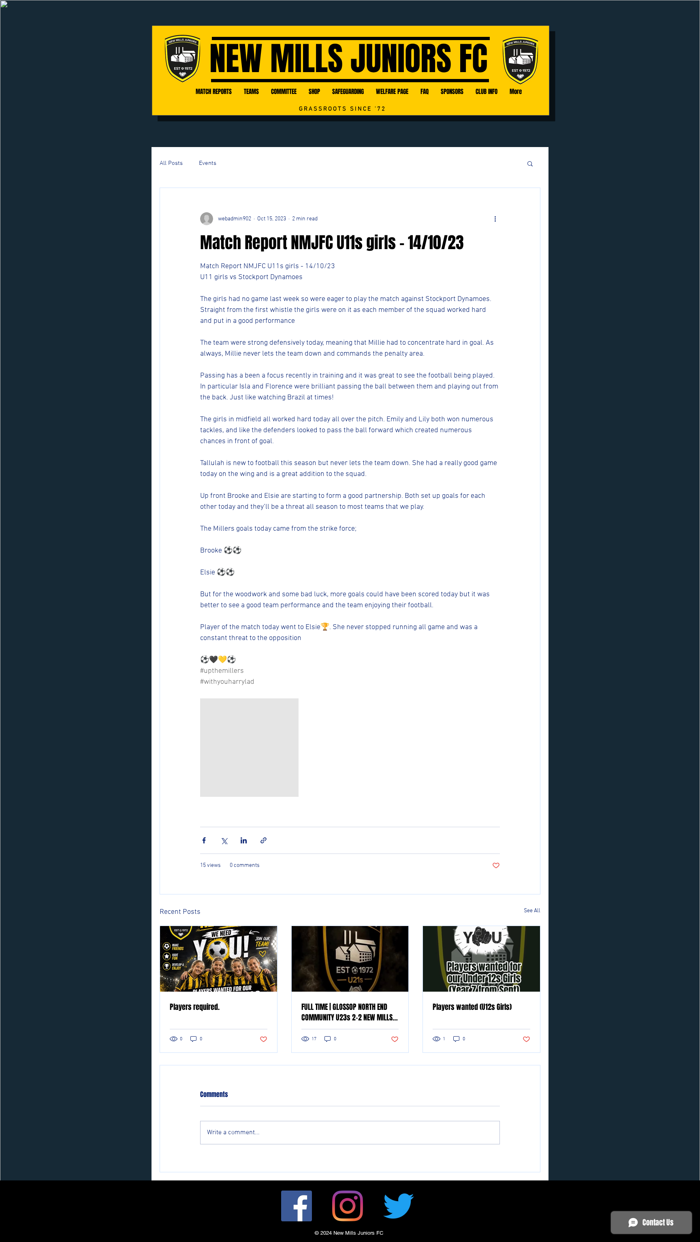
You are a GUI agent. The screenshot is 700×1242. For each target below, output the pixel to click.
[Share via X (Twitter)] (224, 840)
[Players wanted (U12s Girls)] (481, 959)
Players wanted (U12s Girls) (472, 1007)
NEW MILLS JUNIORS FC (348, 59)
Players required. (195, 1007)
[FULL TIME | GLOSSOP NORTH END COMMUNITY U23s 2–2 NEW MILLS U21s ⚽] (350, 959)
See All (532, 910)
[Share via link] (263, 840)
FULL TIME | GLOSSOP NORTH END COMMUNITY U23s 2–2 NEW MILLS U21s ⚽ (347, 1012)
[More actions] (495, 219)
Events (207, 163)
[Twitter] (398, 1206)
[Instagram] (347, 1206)
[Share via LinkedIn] (244, 840)
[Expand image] (249, 747)
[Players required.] (218, 959)
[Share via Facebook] (204, 840)
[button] (530, 163)
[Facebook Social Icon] (296, 1206)
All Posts (171, 163)
